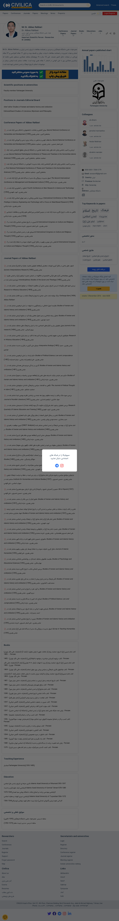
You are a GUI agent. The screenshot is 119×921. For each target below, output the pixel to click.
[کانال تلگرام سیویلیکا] (57, 465)
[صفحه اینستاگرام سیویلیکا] (62, 465)
